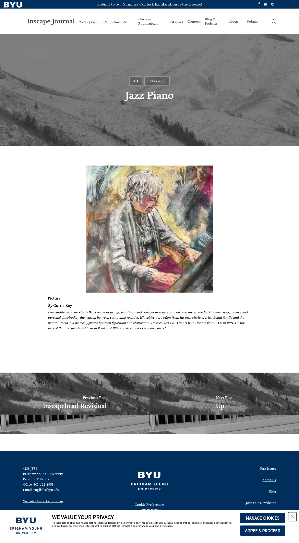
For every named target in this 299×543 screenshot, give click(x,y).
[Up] (224, 403)
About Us (269, 480)
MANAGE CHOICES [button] (262, 518)
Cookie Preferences (149, 505)
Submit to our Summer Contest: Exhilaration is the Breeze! (149, 4)
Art (135, 81)
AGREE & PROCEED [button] (262, 530)
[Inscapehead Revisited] (75, 403)
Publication (157, 81)
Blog (272, 491)
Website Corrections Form (43, 501)
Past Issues (268, 469)
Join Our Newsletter (261, 503)
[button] (292, 516)
